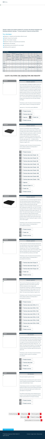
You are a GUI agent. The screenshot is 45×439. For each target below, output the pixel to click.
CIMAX (5, 334)
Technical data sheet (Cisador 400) (31, 173)
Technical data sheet (27, 114)
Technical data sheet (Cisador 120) (31, 164)
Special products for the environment (32, 420)
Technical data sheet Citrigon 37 (30, 262)
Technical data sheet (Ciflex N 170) (31, 314)
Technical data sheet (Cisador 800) (31, 176)
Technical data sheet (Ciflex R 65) (30, 311)
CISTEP (5, 373)
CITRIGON (6, 240)
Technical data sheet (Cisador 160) (31, 167)
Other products (24, 417)
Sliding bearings (24, 414)
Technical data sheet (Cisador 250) (31, 170)
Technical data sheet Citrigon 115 (30, 265)
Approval (25, 117)
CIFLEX (5, 279)
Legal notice (33, 434)
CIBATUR (6, 81)
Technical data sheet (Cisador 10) (30, 155)
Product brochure (27, 111)
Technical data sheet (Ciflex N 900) (31, 323)
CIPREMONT (6, 196)
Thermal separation (35, 414)
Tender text (35, 117)
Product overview (27, 120)
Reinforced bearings (13, 414)
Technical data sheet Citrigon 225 (30, 268)
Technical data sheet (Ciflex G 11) (31, 305)
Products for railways (35, 417)
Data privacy (39, 434)
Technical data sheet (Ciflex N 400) (31, 320)
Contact (28, 434)
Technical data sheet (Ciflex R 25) (30, 308)
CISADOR (6, 124)
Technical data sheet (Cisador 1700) (31, 179)
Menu (4, 2)
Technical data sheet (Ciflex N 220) (31, 317)
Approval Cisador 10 (27, 185)
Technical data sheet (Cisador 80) (30, 161)
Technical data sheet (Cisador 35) (30, 158)
